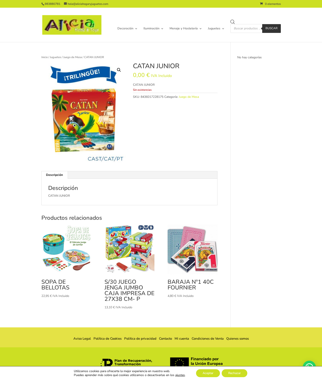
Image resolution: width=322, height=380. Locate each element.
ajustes (180, 375)
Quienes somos (236, 338)
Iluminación (151, 28)
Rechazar (234, 373)
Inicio (44, 57)
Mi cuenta (182, 338)
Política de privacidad (140, 338)
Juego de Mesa (72, 57)
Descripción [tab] (54, 175)
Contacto (165, 338)
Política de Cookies (108, 338)
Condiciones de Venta (208, 338)
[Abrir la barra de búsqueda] (232, 22)
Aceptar (208, 373)
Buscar (271, 28)
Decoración (125, 28)
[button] (119, 70)
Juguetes (214, 28)
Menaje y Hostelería (184, 28)
